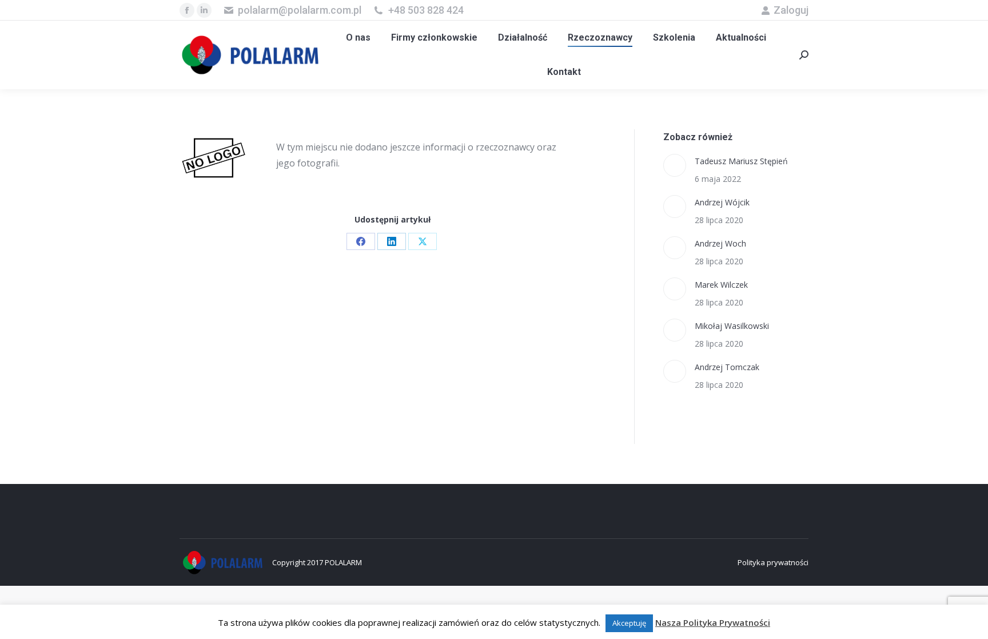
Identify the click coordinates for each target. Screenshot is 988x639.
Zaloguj (791, 10)
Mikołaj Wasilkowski (732, 325)
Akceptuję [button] (629, 623)
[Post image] (674, 165)
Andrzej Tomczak (727, 367)
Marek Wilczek (721, 284)
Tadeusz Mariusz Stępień (741, 161)
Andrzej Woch (720, 243)
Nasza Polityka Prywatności (712, 622)
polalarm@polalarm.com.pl (299, 10)
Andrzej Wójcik (722, 202)
